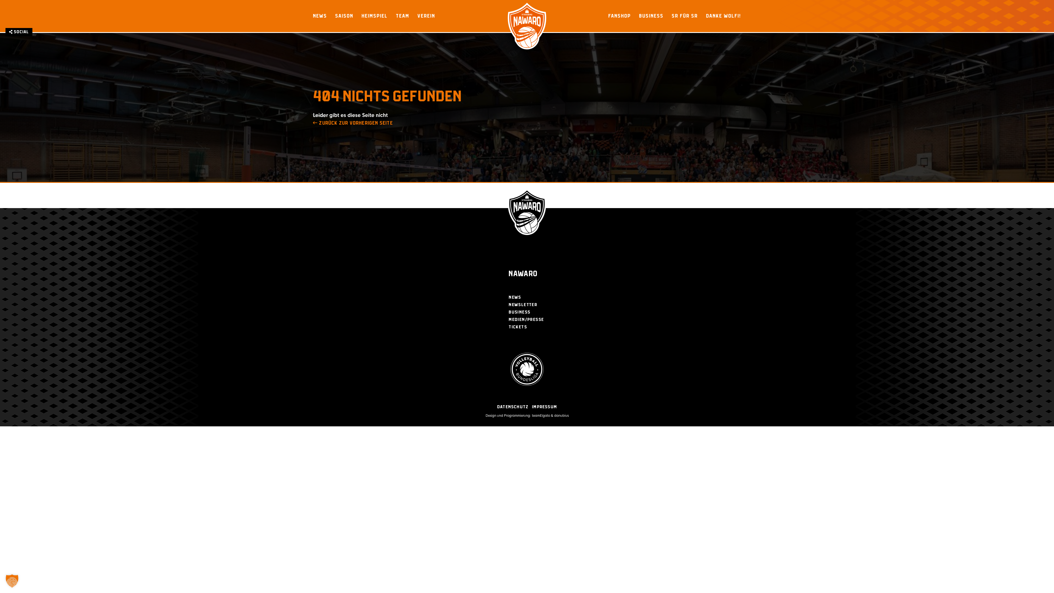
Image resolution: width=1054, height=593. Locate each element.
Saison (344, 15)
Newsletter (523, 305)
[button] (12, 581)
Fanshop (619, 15)
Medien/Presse (526, 320)
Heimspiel (374, 15)
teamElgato (541, 415)
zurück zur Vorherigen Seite (355, 123)
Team (402, 15)
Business (651, 15)
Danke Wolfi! (723, 15)
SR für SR (685, 15)
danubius (561, 415)
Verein (426, 15)
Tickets (518, 327)
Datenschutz (512, 407)
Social (21, 32)
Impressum (544, 407)
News (320, 15)
